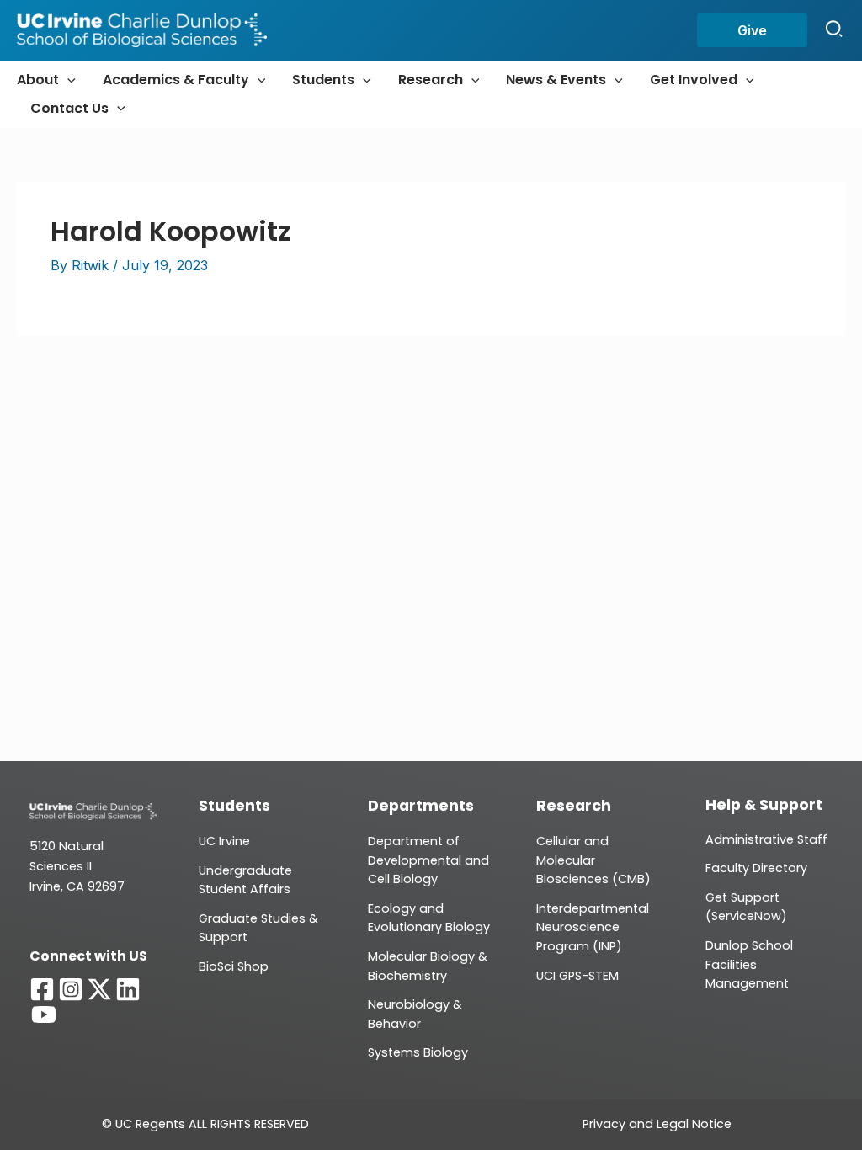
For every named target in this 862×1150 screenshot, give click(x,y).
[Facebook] (42, 989)
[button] (752, 30)
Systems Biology (418, 1052)
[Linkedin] (128, 989)
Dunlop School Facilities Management (749, 964)
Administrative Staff (766, 839)
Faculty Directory (756, 868)
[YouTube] (43, 1014)
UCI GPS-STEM (577, 975)
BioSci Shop (234, 966)
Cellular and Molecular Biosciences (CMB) (593, 860)
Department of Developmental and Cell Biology (428, 860)
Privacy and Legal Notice (657, 1123)
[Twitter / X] (99, 989)
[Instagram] (70, 989)
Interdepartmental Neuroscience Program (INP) (592, 927)
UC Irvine (224, 841)
